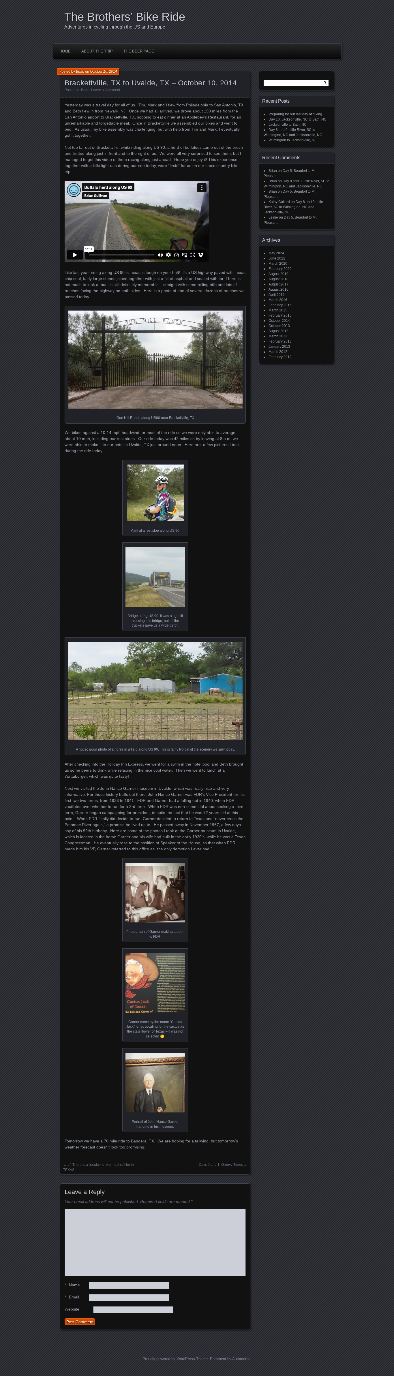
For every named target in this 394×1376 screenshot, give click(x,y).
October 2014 (279, 321)
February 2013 (280, 341)
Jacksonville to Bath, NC (288, 125)
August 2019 (278, 274)
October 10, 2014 (103, 71)
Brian (80, 71)
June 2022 (277, 258)
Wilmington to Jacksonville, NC (293, 140)
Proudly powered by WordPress (168, 1359)
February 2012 (280, 357)
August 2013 (278, 331)
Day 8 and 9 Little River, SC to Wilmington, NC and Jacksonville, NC (293, 207)
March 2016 (278, 300)
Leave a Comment (105, 90)
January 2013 (279, 347)
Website (72, 1309)
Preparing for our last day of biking (295, 114)
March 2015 (278, 310)
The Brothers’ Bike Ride (124, 16)
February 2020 (280, 269)
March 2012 (278, 352)
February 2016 (280, 305)
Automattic (241, 1359)
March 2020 (278, 264)
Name (72, 1285)
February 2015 (280, 315)
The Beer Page (138, 51)
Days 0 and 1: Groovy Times (221, 1165)
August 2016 (278, 289)
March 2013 (278, 336)
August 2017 (278, 284)
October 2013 (279, 326)
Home (65, 51)
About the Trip (97, 51)
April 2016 (277, 295)
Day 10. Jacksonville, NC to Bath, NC (298, 119)
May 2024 (276, 253)
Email (72, 1297)
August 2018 (278, 279)
